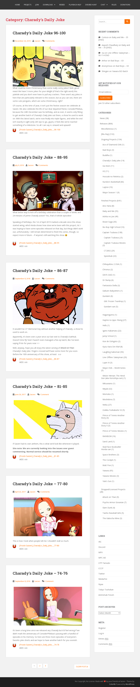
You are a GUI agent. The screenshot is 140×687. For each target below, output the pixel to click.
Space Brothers (109, 454)
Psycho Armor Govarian (113, 502)
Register (102, 628)
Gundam (106, 296)
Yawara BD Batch (120, 71)
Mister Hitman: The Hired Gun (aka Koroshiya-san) (113, 376)
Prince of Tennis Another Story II (113, 424)
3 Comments (49, 41)
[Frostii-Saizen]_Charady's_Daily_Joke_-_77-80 (39, 545)
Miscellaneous (107, 128)
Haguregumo (108, 314)
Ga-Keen (106, 166)
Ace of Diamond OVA (112, 144)
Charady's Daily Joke (111, 160)
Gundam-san (109, 306)
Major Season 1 (110, 192)
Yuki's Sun (107, 481)
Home (17, 5)
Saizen (37, 41)
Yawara (106, 470)
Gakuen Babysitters (111, 290)
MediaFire (102, 579)
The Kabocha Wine (111, 518)
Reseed (62, 5)
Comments (105, 644)
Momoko (107, 394)
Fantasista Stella (110, 285)
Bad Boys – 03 (117, 60)
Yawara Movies (109, 476)
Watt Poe (107, 465)
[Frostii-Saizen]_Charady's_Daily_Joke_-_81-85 (39, 456)
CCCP (100, 568)
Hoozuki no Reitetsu (111, 176)
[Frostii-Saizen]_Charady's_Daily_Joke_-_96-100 (39, 129)
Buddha (106, 155)
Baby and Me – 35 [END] (113, 38)
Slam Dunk (107, 507)
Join (37, 5)
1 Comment (44, 394)
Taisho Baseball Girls (112, 513)
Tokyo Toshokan (105, 589)
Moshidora (107, 399)
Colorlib (112, 684)
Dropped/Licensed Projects (113, 489)
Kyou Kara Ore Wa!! (111, 346)
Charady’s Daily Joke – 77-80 (40, 483)
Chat (103, 5)
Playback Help (75, 5)
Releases (104, 123)
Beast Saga (108, 221)
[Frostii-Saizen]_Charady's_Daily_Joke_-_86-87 (39, 359)
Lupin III (106, 362)
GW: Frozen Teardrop (113, 301)
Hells (105, 325)
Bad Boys (107, 150)
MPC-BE (102, 557)
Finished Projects (108, 200)
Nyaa (100, 584)
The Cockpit (108, 460)
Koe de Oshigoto (110, 341)
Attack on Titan (109, 497)
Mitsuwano (107, 383)
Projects (27, 5)
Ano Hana (107, 206)
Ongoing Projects (109, 139)
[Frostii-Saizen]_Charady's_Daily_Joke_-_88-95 (39, 243)
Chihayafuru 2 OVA (111, 264)
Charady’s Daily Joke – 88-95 (40, 157)
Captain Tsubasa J (112, 237)
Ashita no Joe (108, 216)
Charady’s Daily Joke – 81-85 (40, 386)
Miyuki (105, 388)
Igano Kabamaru (110, 330)
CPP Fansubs (104, 563)
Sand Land (107, 441)
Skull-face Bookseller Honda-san (111, 448)
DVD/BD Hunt (91, 5)
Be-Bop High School (111, 227)
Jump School (108, 336)
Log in (101, 633)
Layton (106, 187)
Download (48, 5)
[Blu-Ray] (105, 134)
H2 (104, 171)
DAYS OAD (107, 274)
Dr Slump (107, 280)
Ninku (105, 404)
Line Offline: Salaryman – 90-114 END (114, 54)
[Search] (127, 21)
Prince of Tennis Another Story (113, 416)
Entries (103, 638)
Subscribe (105, 98)
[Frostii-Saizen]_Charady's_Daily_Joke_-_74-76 (39, 644)
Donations (125, 5)
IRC (99, 541)
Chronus (106, 269)
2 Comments (49, 278)
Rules (114, 5)
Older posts (81, 666)
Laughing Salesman (111, 352)
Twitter (101, 573)
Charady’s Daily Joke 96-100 (39, 32)
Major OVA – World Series (114, 368)
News (102, 118)
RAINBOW (107, 436)
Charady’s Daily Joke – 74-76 (40, 573)
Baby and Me (108, 211)
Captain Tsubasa (110, 232)
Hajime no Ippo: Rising (112, 320)
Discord (101, 547)
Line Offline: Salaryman (113, 357)
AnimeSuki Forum (106, 595)
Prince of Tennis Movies (113, 431)
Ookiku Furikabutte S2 (112, 410)
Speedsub (108, 256)
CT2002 (107, 250)
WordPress (130, 684)
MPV (100, 552)
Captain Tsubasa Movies (115, 243)
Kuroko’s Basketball (111, 182)
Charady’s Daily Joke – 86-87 (40, 270)
